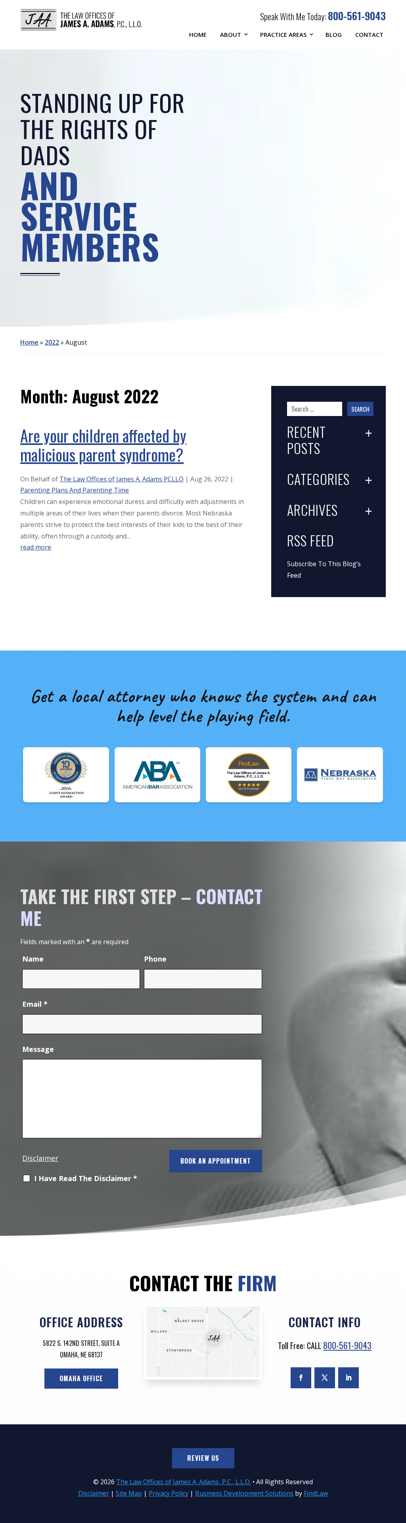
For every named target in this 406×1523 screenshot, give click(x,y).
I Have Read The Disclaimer (85, 1179)
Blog (334, 34)
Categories (318, 480)
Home (198, 34)
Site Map (129, 1493)
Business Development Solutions (244, 1493)
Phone (155, 959)
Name (33, 959)
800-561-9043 (357, 15)
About (230, 34)
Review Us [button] (203, 1458)
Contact (369, 34)
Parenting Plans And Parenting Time (74, 490)
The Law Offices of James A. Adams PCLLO (121, 479)
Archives (312, 511)
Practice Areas (283, 34)
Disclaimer (40, 1158)
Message (38, 1049)
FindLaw (316, 1493)
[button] (398, 1465)
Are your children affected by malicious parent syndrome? (103, 445)
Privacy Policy (168, 1493)
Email (35, 1004)
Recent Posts (306, 441)
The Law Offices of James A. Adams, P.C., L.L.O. (183, 1481)
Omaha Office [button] (81, 1378)
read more (35, 547)
